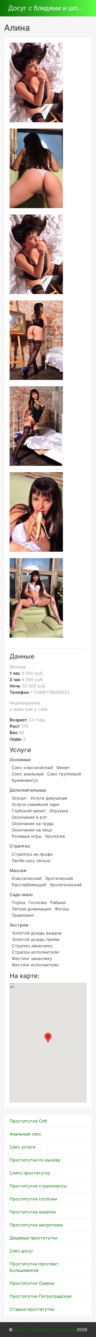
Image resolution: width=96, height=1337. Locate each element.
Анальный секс (25, 1134)
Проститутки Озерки (32, 1283)
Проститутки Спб (28, 1121)
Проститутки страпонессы (38, 1186)
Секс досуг (21, 1250)
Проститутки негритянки (36, 1225)
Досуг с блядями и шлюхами (45, 8)
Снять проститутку (30, 1173)
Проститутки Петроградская (40, 1296)
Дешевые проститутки (34, 1237)
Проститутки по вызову (35, 1160)
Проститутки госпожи (33, 1199)
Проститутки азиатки (33, 1212)
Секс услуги (22, 1147)
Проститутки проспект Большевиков (34, 1267)
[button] (48, 1038)
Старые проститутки (32, 1309)
